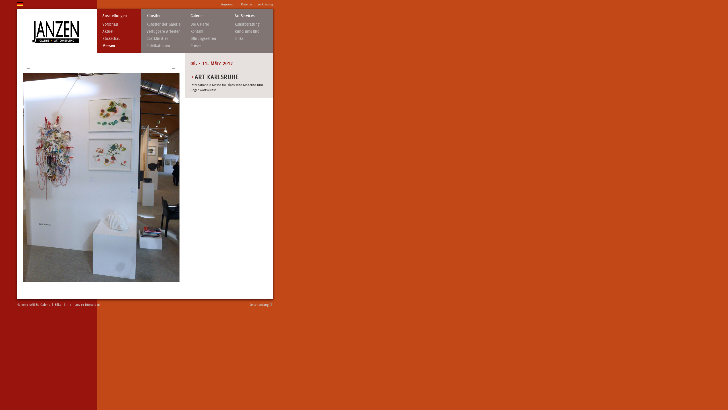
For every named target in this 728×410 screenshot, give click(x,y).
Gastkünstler (157, 38)
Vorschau (110, 24)
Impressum (229, 4)
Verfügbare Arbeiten (163, 31)
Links (239, 38)
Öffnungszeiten (203, 38)
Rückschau (111, 38)
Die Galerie (200, 24)
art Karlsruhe (217, 77)
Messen (108, 45)
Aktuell (108, 31)
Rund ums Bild (247, 31)
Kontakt (197, 31)
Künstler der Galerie (163, 24)
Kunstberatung (247, 24)
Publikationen (158, 45)
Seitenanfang (259, 305)
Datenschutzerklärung (257, 4)
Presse (196, 45)
